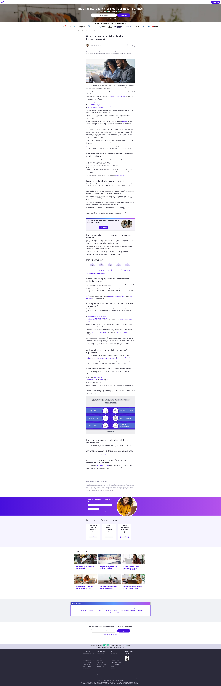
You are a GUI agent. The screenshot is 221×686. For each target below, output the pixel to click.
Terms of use (103, 674)
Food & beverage (82, 610)
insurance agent (101, 212)
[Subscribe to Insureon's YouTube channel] (128, 654)
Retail (100, 610)
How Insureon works (115, 660)
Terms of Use (90, 512)
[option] (93, 267)
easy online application (103, 465)
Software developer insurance (88, 660)
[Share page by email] (134, 46)
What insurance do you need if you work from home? (132, 587)
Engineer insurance (86, 668)
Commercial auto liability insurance (96, 316)
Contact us (113, 668)
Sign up (94, 509)
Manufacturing (92, 610)
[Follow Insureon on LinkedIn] (126, 654)
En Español (124, 674)
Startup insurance (100, 666)
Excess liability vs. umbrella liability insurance (85, 567)
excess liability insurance (106, 330)
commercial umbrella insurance (118, 96)
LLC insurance (99, 660)
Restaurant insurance (87, 666)
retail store (118, 190)
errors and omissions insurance (98, 332)
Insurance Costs (37, 2)
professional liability (122, 332)
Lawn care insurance (86, 664)
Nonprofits (140, 610)
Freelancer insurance (101, 655)
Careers (112, 655)
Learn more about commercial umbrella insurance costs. (100, 455)
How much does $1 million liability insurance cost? (84, 587)
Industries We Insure (27, 2)
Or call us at (110, 18)
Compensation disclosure (116, 662)
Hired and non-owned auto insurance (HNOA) (99, 106)
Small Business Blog (80, 30)
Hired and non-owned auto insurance (97, 318)
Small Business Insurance (16, 2)
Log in (206, 2)
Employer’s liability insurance (95, 107)
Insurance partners (114, 658)
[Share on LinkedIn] (132, 46)
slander (102, 379)
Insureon (89, 678)
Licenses (109, 674)
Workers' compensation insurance (136, 608)
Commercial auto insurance (94, 104)
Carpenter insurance (86, 655)
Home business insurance (102, 656)
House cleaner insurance (87, 662)
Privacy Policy (97, 512)
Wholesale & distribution (111, 610)
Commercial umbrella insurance (93, 30)
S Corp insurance (100, 662)
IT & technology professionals (127, 610)
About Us (51, 2)
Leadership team (114, 653)
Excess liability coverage (92, 146)
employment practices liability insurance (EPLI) (105, 358)
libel (107, 379)
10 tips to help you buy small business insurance (109, 567)
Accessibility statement (116, 674)
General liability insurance (94, 102)
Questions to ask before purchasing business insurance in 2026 (131, 568)
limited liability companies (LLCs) (116, 296)
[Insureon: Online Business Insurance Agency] (5, 2)
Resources (45, 2)
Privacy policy (97, 674)
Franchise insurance (101, 653)
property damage (119, 175)
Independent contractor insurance (103, 658)
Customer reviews (114, 656)
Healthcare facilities (115, 612)
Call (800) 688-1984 (101, 647)
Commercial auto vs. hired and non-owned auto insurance (108, 588)
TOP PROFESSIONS (86, 651)
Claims (112, 666)
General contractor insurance (88, 653)
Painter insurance (86, 656)
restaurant (124, 121)
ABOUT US (113, 651)
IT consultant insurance (87, 658)
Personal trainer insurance (88, 670)
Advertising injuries (92, 379)
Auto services (104, 612)
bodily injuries (97, 376)
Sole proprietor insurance (101, 664)
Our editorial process (115, 664)
